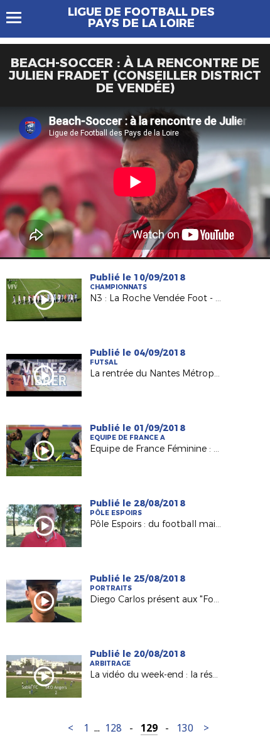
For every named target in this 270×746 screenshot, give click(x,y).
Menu (19, 17)
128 (113, 728)
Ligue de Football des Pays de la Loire (141, 17)
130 (184, 728)
